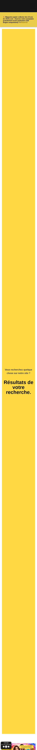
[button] (32, 6)
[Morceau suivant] (8, 746)
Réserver (24, 22)
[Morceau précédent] (3, 746)
